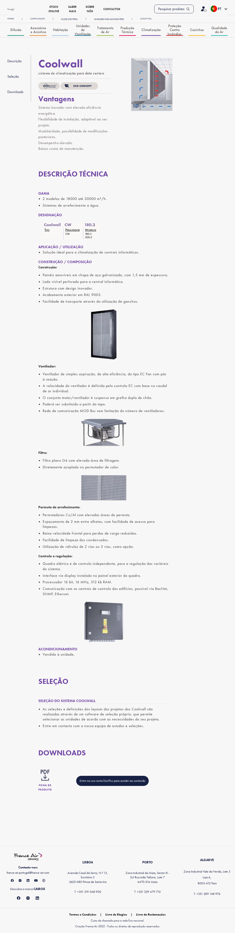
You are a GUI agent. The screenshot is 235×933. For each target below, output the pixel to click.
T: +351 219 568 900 (87, 892)
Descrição (14, 61)
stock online (53, 9)
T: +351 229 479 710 (147, 892)
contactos (111, 9)
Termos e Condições (82, 914)
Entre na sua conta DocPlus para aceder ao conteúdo (112, 781)
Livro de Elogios (116, 914)
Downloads (15, 91)
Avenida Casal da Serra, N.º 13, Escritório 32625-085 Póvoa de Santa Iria (87, 877)
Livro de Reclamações (151, 914)
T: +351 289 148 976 (207, 894)
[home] (10, 9)
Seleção (13, 76)
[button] (219, 9)
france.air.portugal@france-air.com (28, 872)
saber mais (72, 9)
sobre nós (90, 9)
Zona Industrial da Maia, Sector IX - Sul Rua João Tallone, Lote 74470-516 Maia (147, 877)
